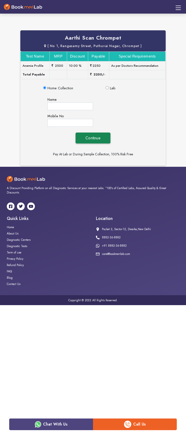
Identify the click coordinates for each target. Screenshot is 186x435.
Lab (113, 88)
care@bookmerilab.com (116, 254)
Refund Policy (15, 265)
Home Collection (60, 88)
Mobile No (55, 116)
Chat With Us (55, 424)
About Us (12, 233)
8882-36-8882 (111, 237)
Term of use (14, 252)
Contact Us (13, 284)
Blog (10, 278)
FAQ (9, 271)
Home (10, 227)
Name (52, 99)
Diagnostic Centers (19, 240)
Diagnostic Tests (17, 246)
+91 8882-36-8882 (114, 245)
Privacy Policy (15, 259)
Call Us (139, 424)
